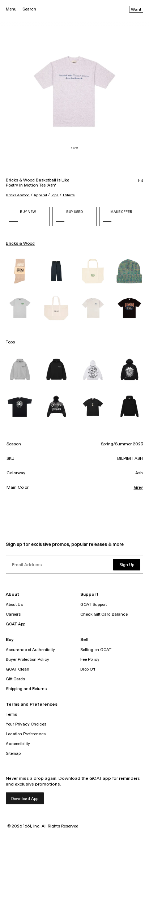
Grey (138, 487)
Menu (11, 9)
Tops (55, 195)
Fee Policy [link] (89, 660)
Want (136, 10)
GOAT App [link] (15, 624)
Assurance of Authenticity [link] (30, 650)
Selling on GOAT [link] (95, 650)
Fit (140, 181)
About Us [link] (14, 605)
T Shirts (69, 195)
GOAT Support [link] (93, 605)
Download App (24, 799)
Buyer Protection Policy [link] (27, 660)
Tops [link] (10, 342)
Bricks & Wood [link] (20, 243)
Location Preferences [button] (26, 734)
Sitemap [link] (13, 754)
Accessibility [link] (18, 744)
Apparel (40, 195)
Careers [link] (13, 614)
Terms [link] (11, 714)
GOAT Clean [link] (17, 669)
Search (29, 9)
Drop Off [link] (87, 669)
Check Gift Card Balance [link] (104, 614)
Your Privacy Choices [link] (26, 724)
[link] (20, 271)
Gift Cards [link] (15, 679)
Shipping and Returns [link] (26, 689)
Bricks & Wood (18, 195)
